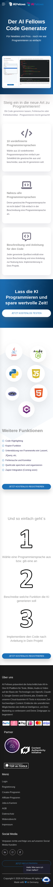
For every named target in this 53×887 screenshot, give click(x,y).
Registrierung (8, 787)
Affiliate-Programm (11, 797)
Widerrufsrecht (9, 819)
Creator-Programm (11, 792)
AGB (4, 808)
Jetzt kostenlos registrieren (26, 486)
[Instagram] (12, 852)
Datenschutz (8, 814)
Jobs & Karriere (9, 803)
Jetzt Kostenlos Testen (27, 313)
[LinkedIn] (5, 852)
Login (4, 781)
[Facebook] (20, 852)
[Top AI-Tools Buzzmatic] (16, 761)
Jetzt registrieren (26, 863)
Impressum (7, 824)
